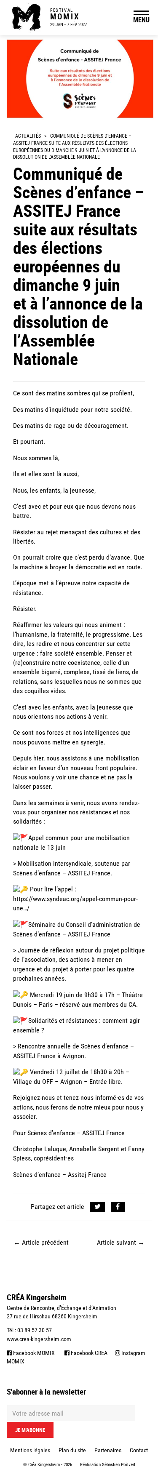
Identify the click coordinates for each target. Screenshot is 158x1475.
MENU (141, 19)
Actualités (28, 136)
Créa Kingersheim (44, 1464)
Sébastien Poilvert (118, 1464)
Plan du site (72, 1450)
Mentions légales (30, 1450)
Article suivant (121, 1242)
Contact (139, 1450)
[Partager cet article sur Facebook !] (118, 1206)
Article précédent (41, 1242)
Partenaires (107, 1450)
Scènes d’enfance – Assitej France (60, 1175)
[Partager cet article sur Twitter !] (97, 1206)
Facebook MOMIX (33, 1353)
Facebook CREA (88, 1353)
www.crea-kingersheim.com (39, 1339)
